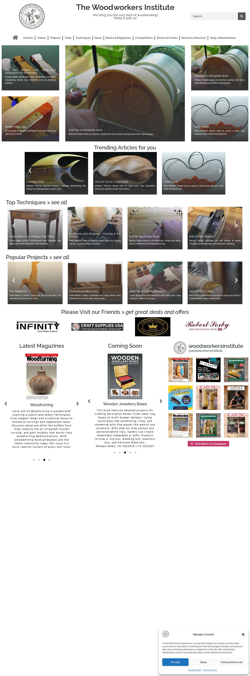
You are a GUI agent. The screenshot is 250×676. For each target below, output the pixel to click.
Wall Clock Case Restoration (147, 291)
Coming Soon (125, 346)
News (98, 37)
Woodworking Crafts (42, 404)
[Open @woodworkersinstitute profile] (180, 347)
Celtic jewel (76, 130)
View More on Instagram (210, 443)
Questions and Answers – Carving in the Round (95, 235)
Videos (41, 37)
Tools (68, 37)
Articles (28, 37)
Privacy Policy (210, 670)
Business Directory (193, 37)
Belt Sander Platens (201, 236)
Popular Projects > (37, 257)
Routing (125, 404)
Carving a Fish (35, 181)
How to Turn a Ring (201, 291)
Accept (175, 662)
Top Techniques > (36, 202)
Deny (203, 662)
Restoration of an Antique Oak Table (31, 236)
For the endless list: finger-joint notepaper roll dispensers (30, 71)
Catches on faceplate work (211, 75)
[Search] (242, 16)
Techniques (83, 37)
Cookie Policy (195, 670)
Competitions (144, 37)
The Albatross (18, 291)
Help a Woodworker (223, 37)
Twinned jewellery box (83, 291)
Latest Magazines (41, 346)
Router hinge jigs (15, 126)
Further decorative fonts (144, 236)
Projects (55, 37)
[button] (243, 634)
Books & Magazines (118, 37)
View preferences (232, 662)
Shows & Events (167, 37)
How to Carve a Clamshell (111, 181)
